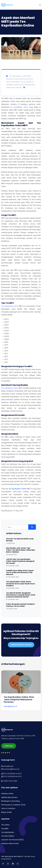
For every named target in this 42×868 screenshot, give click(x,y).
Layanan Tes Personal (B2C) (12, 840)
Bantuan (9, 746)
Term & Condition (8, 808)
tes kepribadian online (19, 107)
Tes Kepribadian (7, 832)
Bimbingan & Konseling (10, 801)
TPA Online (5, 825)
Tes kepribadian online (9, 306)
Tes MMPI (4, 829)
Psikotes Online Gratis (10, 843)
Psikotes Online (7, 794)
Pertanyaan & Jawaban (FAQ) (13, 805)
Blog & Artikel (6, 812)
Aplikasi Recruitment (9, 797)
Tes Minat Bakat (7, 836)
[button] (40, 4)
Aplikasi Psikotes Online (20, 645)
